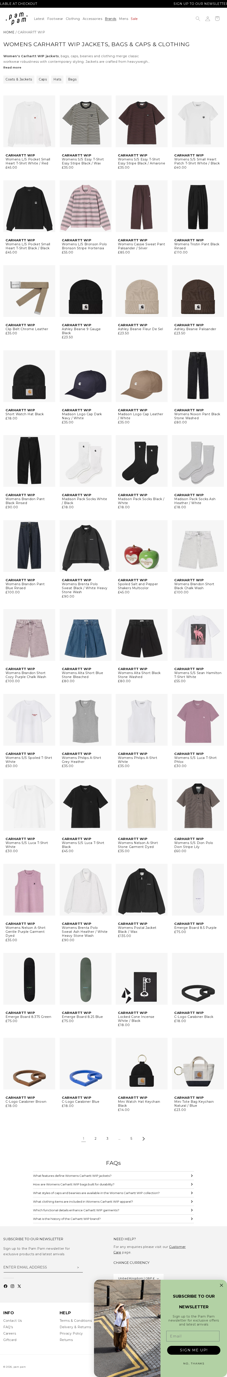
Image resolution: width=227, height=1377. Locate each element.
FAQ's (8, 1327)
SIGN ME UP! (194, 1350)
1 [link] (83, 1139)
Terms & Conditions (76, 1321)
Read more (12, 67)
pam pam (20, 1366)
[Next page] (143, 1139)
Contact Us (12, 1321)
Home (8, 32)
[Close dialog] (221, 1285)
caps (43, 79)
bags (72, 79)
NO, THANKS (193, 1363)
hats (57, 79)
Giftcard (10, 1340)
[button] (74, 18)
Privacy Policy (71, 1333)
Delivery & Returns (75, 1327)
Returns (66, 1340)
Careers (9, 1333)
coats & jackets (19, 79)
